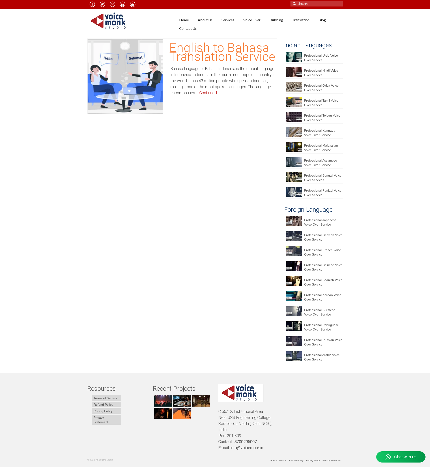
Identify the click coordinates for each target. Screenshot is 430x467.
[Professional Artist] (181, 401)
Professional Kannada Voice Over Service (319, 133)
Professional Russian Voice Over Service (323, 342)
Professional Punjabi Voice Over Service (323, 193)
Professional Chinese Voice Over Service (323, 267)
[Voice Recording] (200, 401)
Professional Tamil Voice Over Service (321, 103)
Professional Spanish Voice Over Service (323, 282)
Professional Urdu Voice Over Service (321, 58)
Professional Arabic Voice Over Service (322, 357)
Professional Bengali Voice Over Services (323, 178)
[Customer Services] (162, 401)
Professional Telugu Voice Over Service (322, 118)
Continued (208, 92)
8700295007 (246, 441)
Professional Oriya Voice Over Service (321, 88)
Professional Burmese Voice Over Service (319, 312)
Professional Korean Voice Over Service (322, 297)
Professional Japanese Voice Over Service (320, 222)
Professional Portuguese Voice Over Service (321, 327)
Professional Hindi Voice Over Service (321, 73)
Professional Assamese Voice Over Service (320, 163)
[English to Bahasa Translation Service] (125, 76)
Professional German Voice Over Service (323, 237)
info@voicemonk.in (246, 447)
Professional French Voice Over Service (322, 252)
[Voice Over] (181, 413)
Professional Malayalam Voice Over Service (321, 148)
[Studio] (162, 413)
